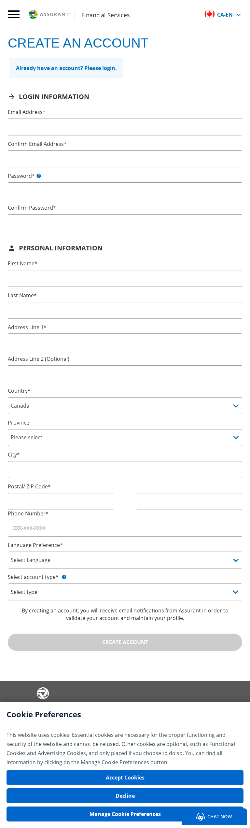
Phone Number (28, 513)
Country (19, 390)
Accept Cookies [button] (125, 777)
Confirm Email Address (37, 143)
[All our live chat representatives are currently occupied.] (214, 816)
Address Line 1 (27, 327)
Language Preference (35, 545)
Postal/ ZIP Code (29, 486)
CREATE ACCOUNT (125, 642)
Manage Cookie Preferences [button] (125, 814)
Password (21, 175)
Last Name (22, 295)
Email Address (26, 112)
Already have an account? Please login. (66, 68)
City (14, 454)
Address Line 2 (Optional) (38, 358)
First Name (22, 263)
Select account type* (33, 577)
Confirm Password (32, 207)
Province (18, 422)
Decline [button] (125, 795)
